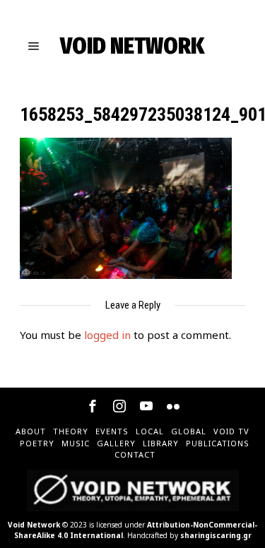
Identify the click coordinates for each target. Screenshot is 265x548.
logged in (107, 335)
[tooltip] (92, 406)
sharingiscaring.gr (216, 535)
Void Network (34, 525)
